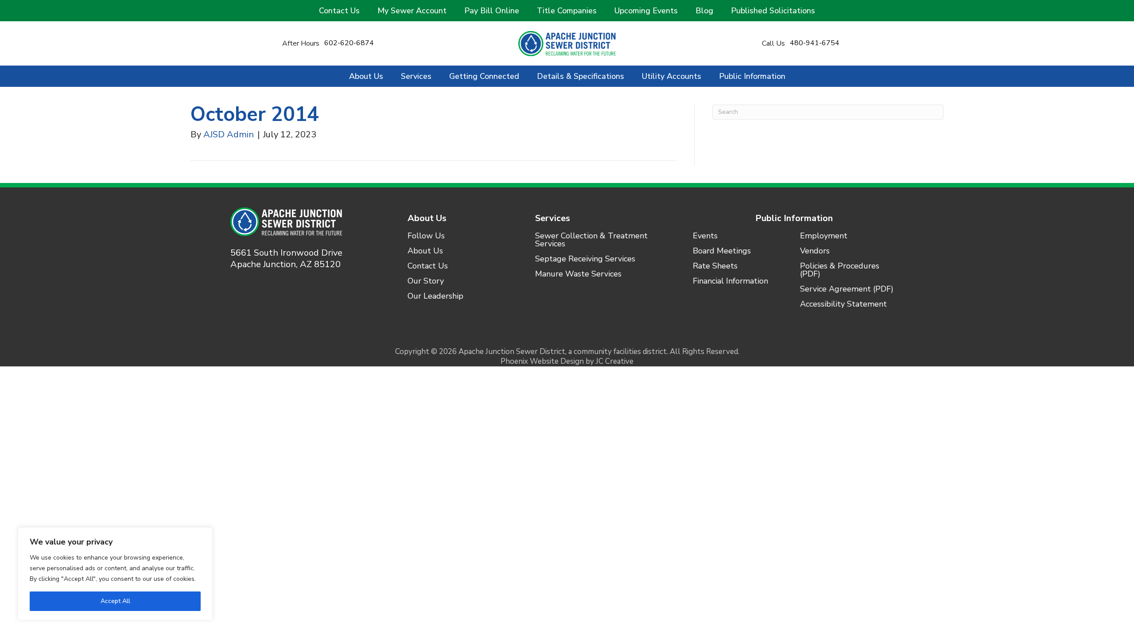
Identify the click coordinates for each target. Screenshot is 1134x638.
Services (552, 218)
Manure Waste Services (578, 274)
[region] (115, 573)
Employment (823, 236)
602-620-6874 (349, 43)
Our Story (426, 281)
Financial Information (730, 281)
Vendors (815, 251)
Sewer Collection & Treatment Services (591, 240)
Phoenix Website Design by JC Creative (567, 361)
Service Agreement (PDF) (846, 289)
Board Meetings (722, 251)
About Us (427, 218)
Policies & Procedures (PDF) (839, 270)
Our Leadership (435, 296)
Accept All (115, 601)
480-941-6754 (814, 43)
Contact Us (428, 266)
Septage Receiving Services (585, 259)
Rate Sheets (715, 266)
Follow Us (426, 236)
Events (705, 236)
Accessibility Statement (843, 304)
